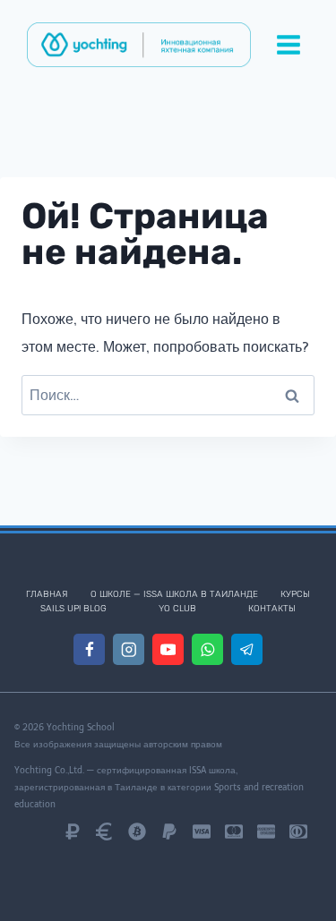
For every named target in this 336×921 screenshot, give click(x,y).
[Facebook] (89, 649)
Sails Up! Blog (73, 608)
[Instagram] (128, 649)
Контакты (272, 608)
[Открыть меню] (288, 44)
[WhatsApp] (207, 649)
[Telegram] (247, 649)
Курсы (295, 594)
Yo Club (177, 608)
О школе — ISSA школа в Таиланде (174, 594)
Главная (46, 594)
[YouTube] (168, 649)
